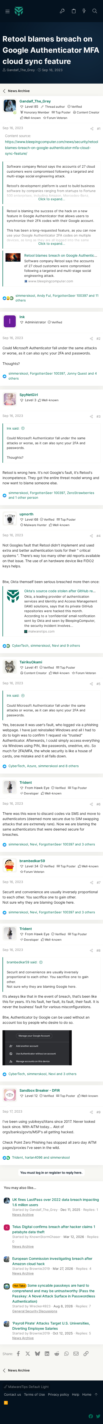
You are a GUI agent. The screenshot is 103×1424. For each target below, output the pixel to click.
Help (75, 1394)
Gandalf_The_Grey (21, 70)
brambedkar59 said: (22, 962)
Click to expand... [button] (51, 199)
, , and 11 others (57, 298)
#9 (98, 1112)
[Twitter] (98, 1416)
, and (41, 1157)
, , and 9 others (46, 645)
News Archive (23, 1215)
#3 (98, 416)
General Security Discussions (34, 1311)
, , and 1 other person (51, 495)
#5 (98, 684)
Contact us (12, 1394)
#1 (98, 129)
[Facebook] (90, 1416)
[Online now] (14, 112)
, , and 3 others (51, 844)
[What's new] (84, 11)
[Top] (96, 1395)
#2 (98, 339)
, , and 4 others (52, 375)
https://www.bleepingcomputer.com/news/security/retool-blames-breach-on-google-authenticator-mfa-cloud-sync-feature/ (52, 148)
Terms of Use (34, 1394)
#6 (98, 804)
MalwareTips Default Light (28, 1387)
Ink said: (13, 428)
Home (87, 1394)
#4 (98, 536)
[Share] (91, 128)
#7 (98, 882)
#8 (98, 950)
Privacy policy (58, 1394)
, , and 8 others (43, 766)
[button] (7, 11)
